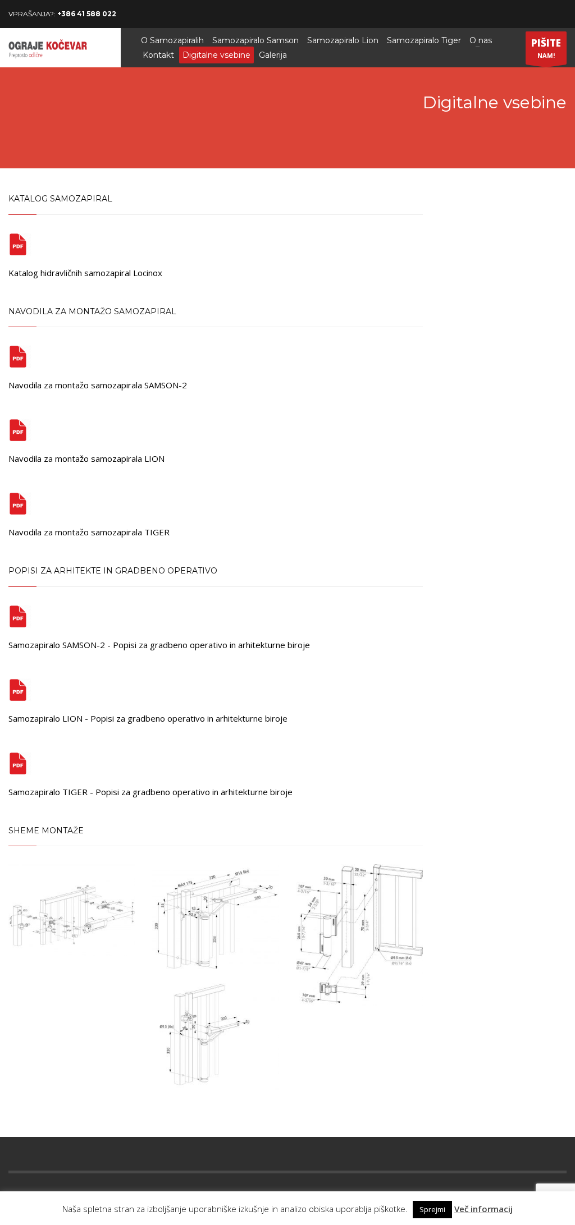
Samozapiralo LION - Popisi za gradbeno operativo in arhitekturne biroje (148, 718)
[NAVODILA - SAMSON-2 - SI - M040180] (19, 356)
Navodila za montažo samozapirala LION (86, 458)
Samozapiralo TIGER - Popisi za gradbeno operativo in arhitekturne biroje (150, 791)
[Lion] (215, 977)
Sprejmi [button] (432, 1209)
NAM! (546, 47)
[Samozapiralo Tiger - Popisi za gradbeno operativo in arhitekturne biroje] (19, 763)
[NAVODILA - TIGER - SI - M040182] (19, 503)
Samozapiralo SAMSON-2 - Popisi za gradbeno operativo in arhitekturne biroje (159, 644)
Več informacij (483, 1208)
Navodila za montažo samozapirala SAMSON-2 (97, 385)
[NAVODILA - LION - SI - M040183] (19, 429)
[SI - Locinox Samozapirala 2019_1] (19, 243)
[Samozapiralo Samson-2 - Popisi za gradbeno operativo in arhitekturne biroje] (19, 616)
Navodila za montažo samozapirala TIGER (89, 532)
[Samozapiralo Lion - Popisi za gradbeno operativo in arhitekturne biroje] (19, 689)
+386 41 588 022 (86, 14)
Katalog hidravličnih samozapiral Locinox (85, 272)
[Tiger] (359, 935)
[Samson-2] (71, 910)
